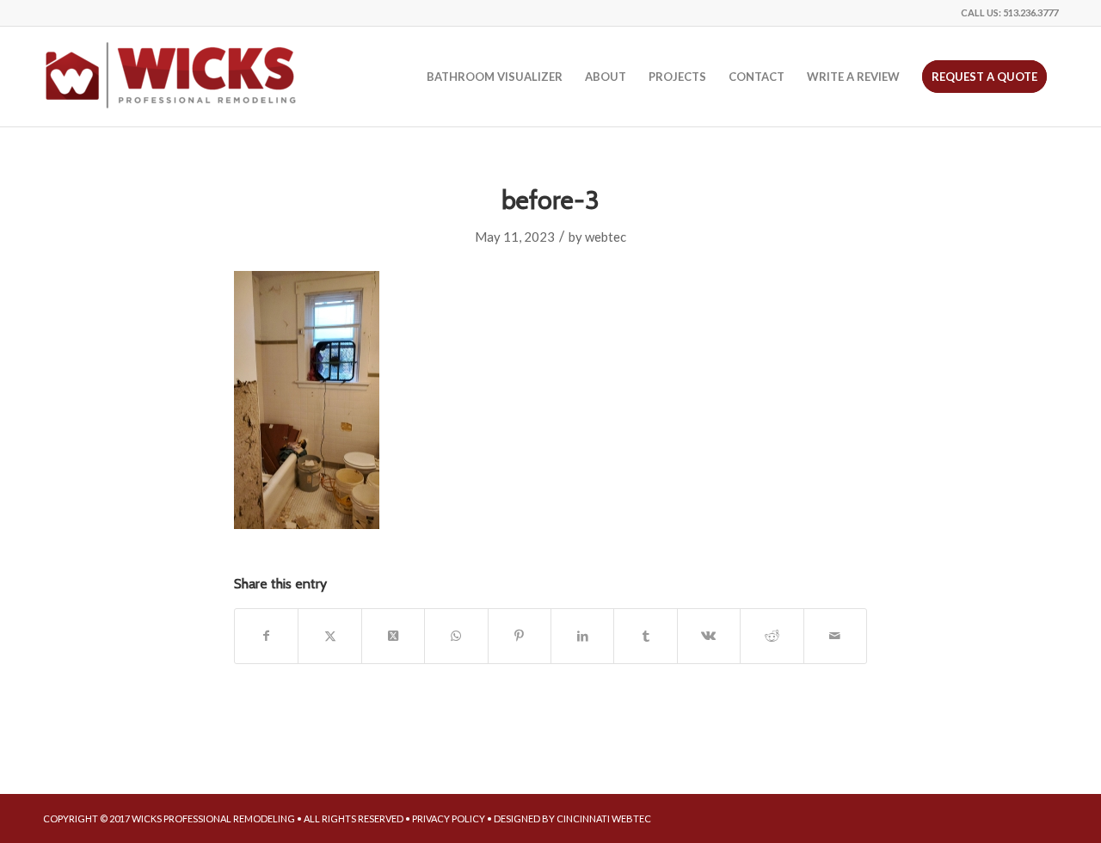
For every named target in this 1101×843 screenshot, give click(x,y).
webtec (605, 236)
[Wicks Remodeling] (172, 76)
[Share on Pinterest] (519, 635)
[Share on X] (329, 635)
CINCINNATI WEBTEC (604, 818)
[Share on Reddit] (772, 635)
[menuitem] (494, 76)
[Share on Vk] (709, 635)
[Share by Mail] (835, 635)
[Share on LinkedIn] (582, 635)
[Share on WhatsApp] (456, 635)
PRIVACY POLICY (448, 818)
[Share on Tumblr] (645, 635)
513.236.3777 (1030, 12)
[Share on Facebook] (266, 635)
